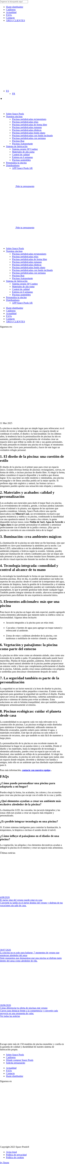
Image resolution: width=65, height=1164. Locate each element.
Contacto (10, 17)
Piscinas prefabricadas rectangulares (29, 119)
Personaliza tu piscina (16, 162)
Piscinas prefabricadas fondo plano (28, 132)
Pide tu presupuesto (24, 186)
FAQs (9, 15)
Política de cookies (15, 1157)
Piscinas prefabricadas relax (25, 122)
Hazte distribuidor (14, 7)
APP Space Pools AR (22, 168)
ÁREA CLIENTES (15, 20)
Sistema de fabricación (17, 146)
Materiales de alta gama (23, 152)
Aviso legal (11, 1152)
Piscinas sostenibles (21, 160)
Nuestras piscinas (14, 116)
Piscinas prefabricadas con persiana (29, 138)
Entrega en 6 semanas (22, 157)
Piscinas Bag (18, 141)
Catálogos (11, 9)
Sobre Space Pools (15, 113)
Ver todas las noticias (10, 1016)
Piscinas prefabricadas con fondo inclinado (32, 135)
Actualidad (11, 12)
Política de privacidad (16, 1154)
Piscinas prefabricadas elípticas (26, 130)
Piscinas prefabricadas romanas (27, 127)
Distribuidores (13, 165)
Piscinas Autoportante (22, 143)
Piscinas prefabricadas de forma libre (29, 124)
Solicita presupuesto (15, 1063)
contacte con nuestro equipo (36, 770)
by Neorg (4, 1162)
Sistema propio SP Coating (25, 149)
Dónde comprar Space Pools (19, 1060)
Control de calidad (21, 154)
